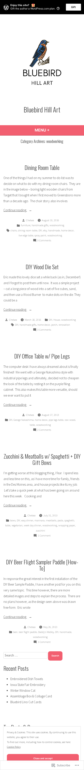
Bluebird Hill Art (42, 109)
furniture (25, 225)
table (32, 424)
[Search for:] (25, 655)
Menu (54, 130)
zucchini (40, 530)
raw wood (70, 419)
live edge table (26, 235)
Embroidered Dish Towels (26, 679)
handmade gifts (40, 225)
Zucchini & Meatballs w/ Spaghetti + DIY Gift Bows (42, 459)
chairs (14, 230)
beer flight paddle (28, 632)
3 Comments (44, 241)
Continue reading (15, 210)
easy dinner (27, 520)
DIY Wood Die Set (42, 267)
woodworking (57, 225)
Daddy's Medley (46, 632)
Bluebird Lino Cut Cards (25, 702)
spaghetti (69, 520)
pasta (60, 520)
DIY (40, 230)
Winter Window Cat (22, 690)
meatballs (51, 520)
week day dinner (32, 525)
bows (13, 520)
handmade (54, 230)
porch (54, 324)
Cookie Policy (14, 746)
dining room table (27, 230)
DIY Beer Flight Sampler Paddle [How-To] (42, 565)
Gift (73, 7)
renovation (64, 324)
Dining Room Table (42, 167)
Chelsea (30, 220)
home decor (67, 230)
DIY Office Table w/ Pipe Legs (42, 356)
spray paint (40, 235)
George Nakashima (24, 419)
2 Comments (44, 430)
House (56, 319)
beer (15, 632)
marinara (39, 520)
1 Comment (44, 536)
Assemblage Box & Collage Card (31, 696)
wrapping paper (66, 525)
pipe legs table (56, 419)
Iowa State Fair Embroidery (27, 685)
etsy (45, 230)
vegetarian (17, 525)
